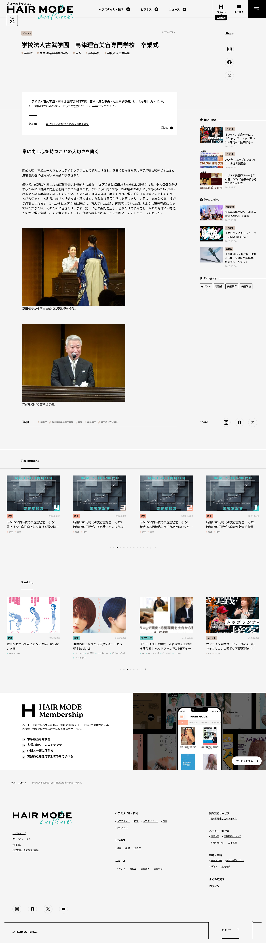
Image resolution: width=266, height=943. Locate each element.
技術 (209, 516)
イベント (230, 129)
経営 (10, 516)
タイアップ (79, 638)
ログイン (214, 886)
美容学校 (94, 53)
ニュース (22, 782)
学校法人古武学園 (118, 53)
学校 (78, 53)
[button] (110, 547)
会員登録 (221, 17)
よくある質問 (216, 879)
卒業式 (28, 53)
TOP (13, 782)
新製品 (229, 248)
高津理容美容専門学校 (54, 53)
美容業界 (232, 286)
